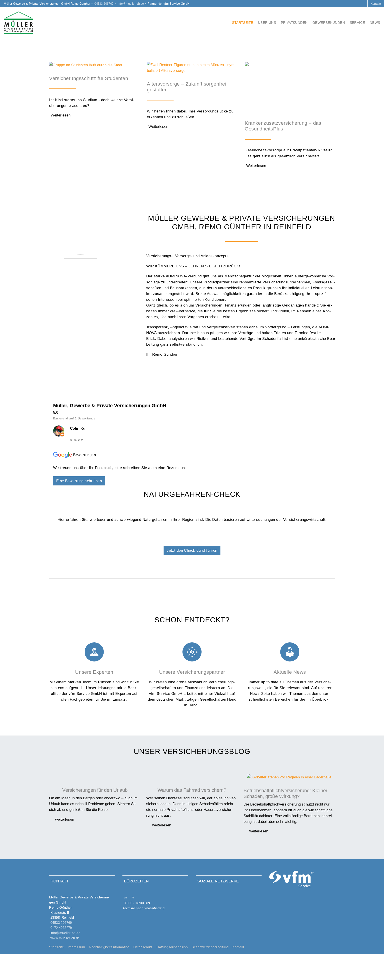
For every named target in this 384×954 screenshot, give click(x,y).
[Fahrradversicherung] (192, 777)
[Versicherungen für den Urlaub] (94, 777)
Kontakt (376, 3)
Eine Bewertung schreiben (79, 481)
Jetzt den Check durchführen (192, 550)
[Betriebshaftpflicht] (289, 777)
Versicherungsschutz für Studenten (88, 78)
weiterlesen (64, 819)
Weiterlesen (60, 115)
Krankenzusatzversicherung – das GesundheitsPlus (283, 126)
